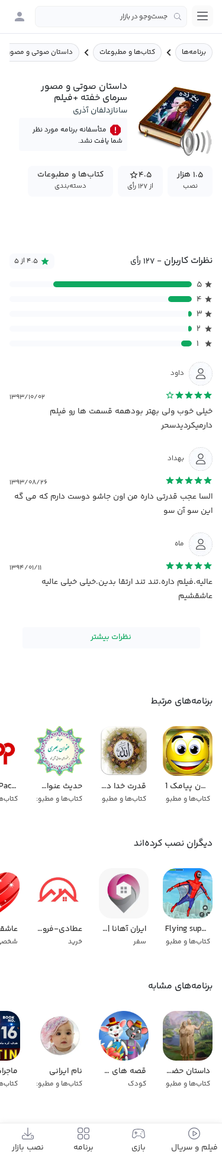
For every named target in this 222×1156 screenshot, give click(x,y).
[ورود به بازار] (19, 16)
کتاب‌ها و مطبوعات (127, 52)
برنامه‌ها (194, 52)
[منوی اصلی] (202, 16)
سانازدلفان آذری (100, 110)
